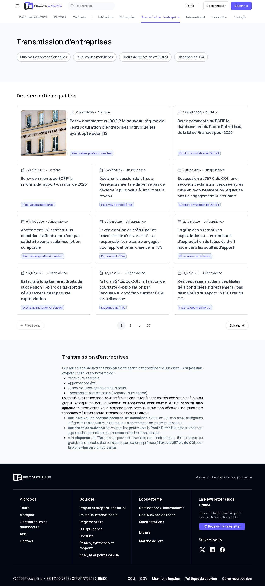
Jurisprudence (91, 529)
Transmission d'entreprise (160, 17)
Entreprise (127, 17)
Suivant (235, 325)
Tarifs (190, 6)
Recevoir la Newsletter (224, 526)
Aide (23, 534)
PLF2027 (60, 17)
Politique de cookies (201, 578)
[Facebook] (222, 549)
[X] (202, 549)
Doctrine (86, 536)
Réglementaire (92, 522)
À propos (27, 515)
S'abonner (241, 6)
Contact (26, 541)
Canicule (79, 17)
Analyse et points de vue (99, 555)
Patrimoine (105, 17)
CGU (131, 578)
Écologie (240, 17)
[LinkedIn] (212, 549)
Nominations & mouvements (161, 508)
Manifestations (151, 522)
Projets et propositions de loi (102, 508)
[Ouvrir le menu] (17, 5)
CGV (143, 578)
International (195, 17)
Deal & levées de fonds (157, 515)
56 (148, 325)
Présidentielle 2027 (33, 17)
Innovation (219, 17)
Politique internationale (99, 515)
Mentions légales (166, 578)
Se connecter (216, 6)
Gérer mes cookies (237, 578)
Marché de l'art (151, 541)
